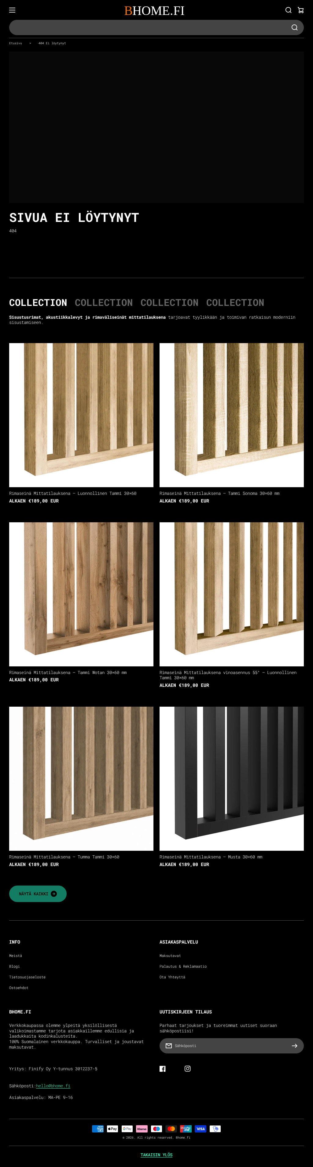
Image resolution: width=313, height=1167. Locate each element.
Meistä (15, 955)
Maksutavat (170, 955)
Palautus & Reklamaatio (183, 966)
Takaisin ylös (156, 1155)
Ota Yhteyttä (172, 977)
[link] (38, 894)
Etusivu (15, 43)
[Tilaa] (296, 1045)
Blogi (14, 966)
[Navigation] (12, 10)
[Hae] (288, 10)
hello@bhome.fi (53, 1086)
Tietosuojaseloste (27, 977)
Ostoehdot (18, 987)
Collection (38, 302)
